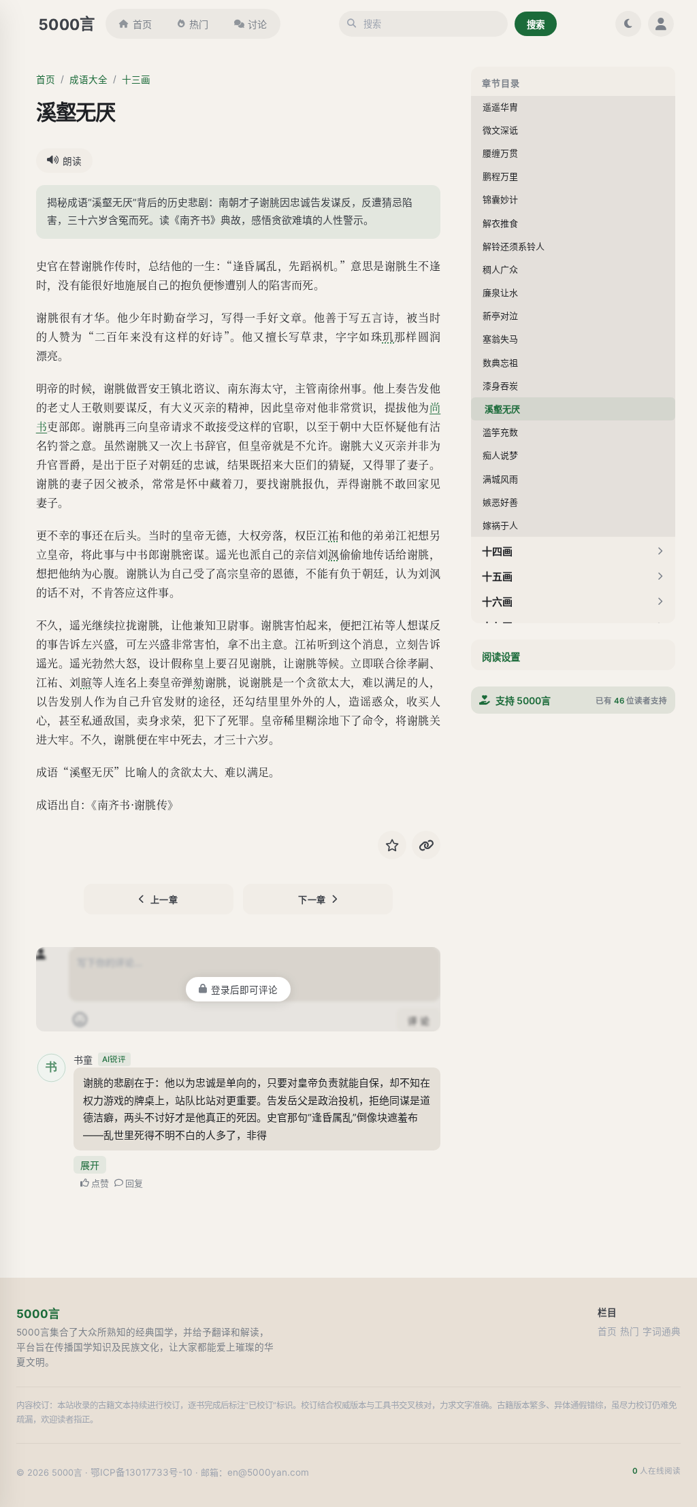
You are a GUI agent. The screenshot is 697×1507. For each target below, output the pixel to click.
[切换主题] (628, 24)
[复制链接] (426, 845)
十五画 (497, 576)
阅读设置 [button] (501, 657)
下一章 (312, 899)
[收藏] (392, 845)
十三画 (136, 79)
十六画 (497, 601)
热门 (198, 24)
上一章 (164, 899)
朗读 (72, 161)
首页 (142, 24)
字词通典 (662, 1331)
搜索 (536, 24)
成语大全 (88, 79)
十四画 (497, 551)
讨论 (257, 24)
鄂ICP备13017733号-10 (142, 1472)
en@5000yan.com (268, 1472)
